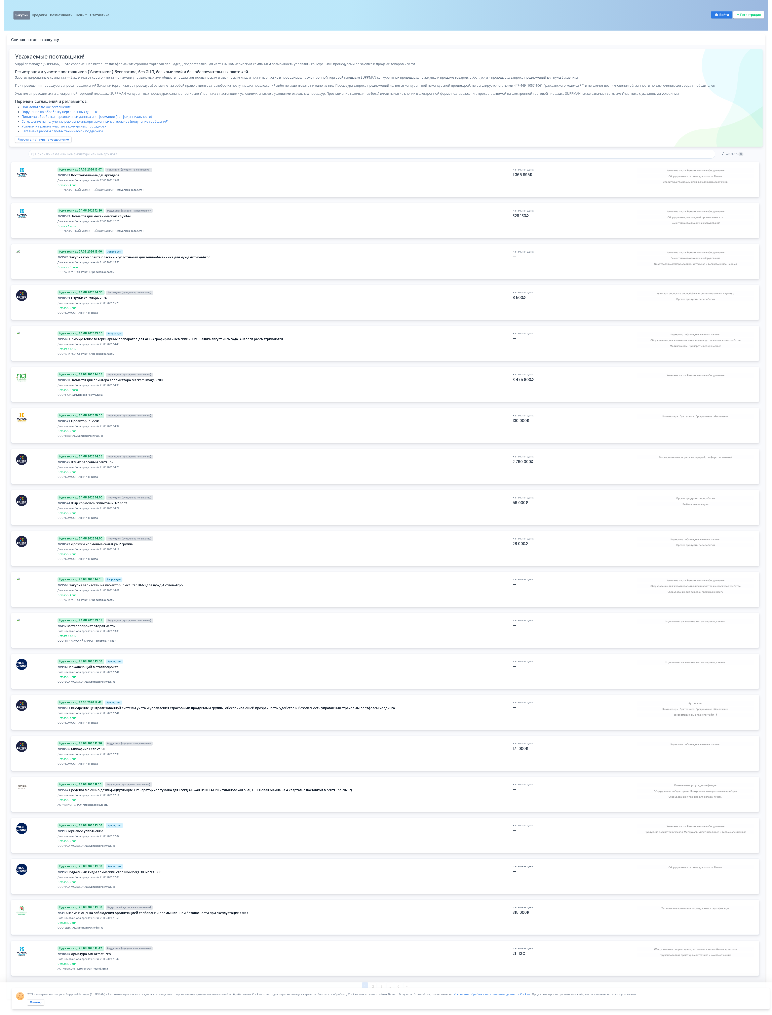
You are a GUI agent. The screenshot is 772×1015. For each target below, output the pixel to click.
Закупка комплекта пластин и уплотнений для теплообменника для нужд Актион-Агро (139, 257)
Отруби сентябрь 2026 (89, 298)
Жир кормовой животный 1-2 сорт (99, 503)
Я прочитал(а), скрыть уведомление (43, 140)
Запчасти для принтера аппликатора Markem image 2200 (117, 380)
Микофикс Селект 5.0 (88, 749)
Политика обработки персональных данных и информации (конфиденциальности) (87, 116)
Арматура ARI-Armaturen (91, 954)
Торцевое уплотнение (85, 831)
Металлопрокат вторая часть (91, 626)
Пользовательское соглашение (46, 107)
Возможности (61, 15)
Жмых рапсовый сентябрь (92, 462)
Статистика (99, 15)
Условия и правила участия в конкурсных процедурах (64, 126)
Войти (724, 14)
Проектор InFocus (85, 421)
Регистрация (750, 14)
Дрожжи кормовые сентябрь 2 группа (102, 544)
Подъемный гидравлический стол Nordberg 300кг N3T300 (114, 872)
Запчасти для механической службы (101, 216)
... (390, 986)
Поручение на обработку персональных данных (60, 112)
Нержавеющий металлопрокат (92, 667)
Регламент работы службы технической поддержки (62, 131)
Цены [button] (80, 15)
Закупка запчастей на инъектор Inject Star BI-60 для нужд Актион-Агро (126, 585)
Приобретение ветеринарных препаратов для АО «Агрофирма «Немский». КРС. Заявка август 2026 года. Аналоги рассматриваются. (176, 339)
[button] (732, 153)
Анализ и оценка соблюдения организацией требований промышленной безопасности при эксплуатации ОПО (157, 913)
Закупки (21, 15)
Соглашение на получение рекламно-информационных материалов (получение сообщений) (95, 121)
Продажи (39, 15)
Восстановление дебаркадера (95, 175)
